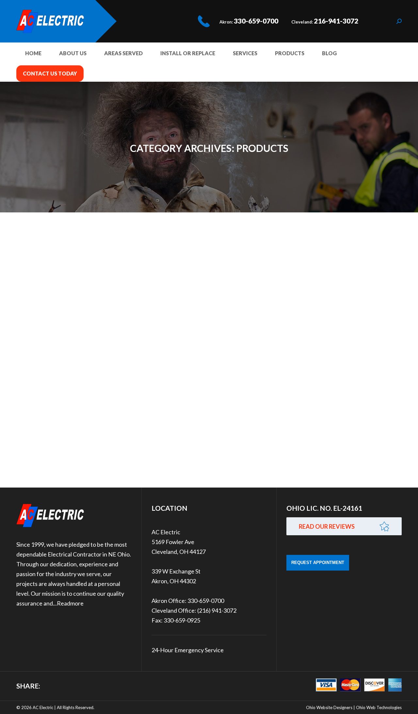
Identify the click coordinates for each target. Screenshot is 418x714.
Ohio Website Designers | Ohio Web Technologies (354, 707)
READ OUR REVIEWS (327, 526)
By (54, 261)
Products (33, 261)
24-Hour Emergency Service (188, 650)
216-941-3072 (336, 21)
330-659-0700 (256, 21)
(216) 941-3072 (216, 610)
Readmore (70, 603)
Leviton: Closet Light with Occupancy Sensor (125, 248)
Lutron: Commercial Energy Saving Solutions (125, 318)
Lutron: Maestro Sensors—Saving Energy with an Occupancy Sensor (177, 441)
